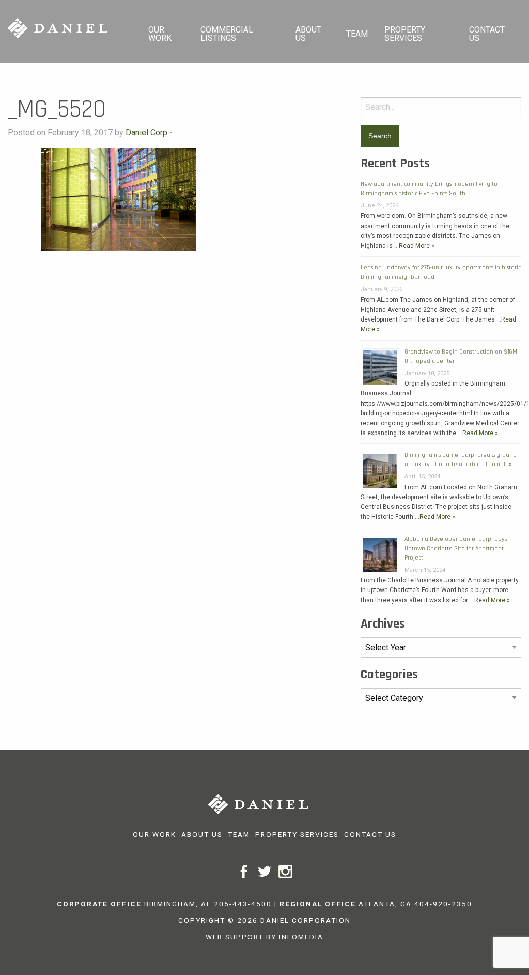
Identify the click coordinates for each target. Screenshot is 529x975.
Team (357, 34)
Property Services (404, 34)
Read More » (416, 245)
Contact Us (487, 34)
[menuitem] (166, 31)
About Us (308, 34)
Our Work (160, 34)
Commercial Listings (226, 34)
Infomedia (301, 937)
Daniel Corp (146, 132)
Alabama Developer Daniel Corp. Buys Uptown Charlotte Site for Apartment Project (455, 548)
